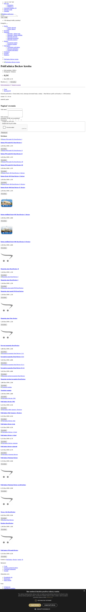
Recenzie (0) (7, 91)
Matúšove (6, 55)
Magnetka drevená (12, 36)
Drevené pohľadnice (12, 49)
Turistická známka (6, 390)
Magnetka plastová (12, 39)
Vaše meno (3, 109)
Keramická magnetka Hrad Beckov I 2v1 (12, 356)
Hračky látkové (11, 29)
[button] (43, 609)
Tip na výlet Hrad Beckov (8, 512)
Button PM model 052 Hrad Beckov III (12, 165)
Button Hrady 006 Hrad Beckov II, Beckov (13, 187)
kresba (19, 559)
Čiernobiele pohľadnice (13, 47)
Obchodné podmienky (10, 569)
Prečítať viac (50, 597)
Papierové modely (12, 44)
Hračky (6, 26)
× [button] (84, 591)
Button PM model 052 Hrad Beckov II (11, 154)
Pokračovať (4, 132)
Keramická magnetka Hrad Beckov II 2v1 (13, 368)
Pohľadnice (7, 45)
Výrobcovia (7, 587)
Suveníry (6, 53)
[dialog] (43, 600)
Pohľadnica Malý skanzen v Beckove (11, 413)
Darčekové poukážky (9, 588)
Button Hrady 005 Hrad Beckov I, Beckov (13, 176)
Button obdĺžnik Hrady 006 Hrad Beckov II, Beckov (15, 241)
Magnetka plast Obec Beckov (9, 318)
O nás (5, 566)
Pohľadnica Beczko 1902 (8, 401)
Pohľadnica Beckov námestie (9, 446)
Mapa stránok (7, 580)
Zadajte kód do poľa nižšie (9, 123)
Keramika (6, 30)
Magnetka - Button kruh (13, 33)
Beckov (15, 559)
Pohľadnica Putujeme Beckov (9, 457)
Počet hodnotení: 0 (6, 85)
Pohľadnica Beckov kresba (11, 59)
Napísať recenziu (16, 85)
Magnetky (6, 32)
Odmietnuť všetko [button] (49, 605)
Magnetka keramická (12, 38)
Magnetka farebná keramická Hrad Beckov (13, 379)
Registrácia (10, 5)
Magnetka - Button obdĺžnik (14, 35)
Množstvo (3, 82)
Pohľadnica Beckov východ (8, 435)
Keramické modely (12, 42)
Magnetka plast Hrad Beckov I (9, 280)
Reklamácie (7, 579)
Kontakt (6, 570)
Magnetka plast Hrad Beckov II (10, 269)
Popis (5, 89)
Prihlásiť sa (10, 6)
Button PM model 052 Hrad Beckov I (11, 142)
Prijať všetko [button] (35, 605)
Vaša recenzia (4, 117)
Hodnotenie (4, 120)
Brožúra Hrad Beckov (7, 523)
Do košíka (13, 82)
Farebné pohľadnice (12, 50)
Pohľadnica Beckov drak (8, 424)
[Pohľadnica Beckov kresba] (12, 62)
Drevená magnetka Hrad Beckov (10, 345)
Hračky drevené (11, 27)
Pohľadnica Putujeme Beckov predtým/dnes (13, 485)
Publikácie (7, 52)
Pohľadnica (9, 559)
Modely (6, 41)
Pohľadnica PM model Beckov (9, 550)
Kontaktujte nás (8, 577)
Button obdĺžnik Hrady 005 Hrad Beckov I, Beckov (15, 214)
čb (22, 559)
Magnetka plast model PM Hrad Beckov (12, 291)
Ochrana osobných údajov (11, 567)
